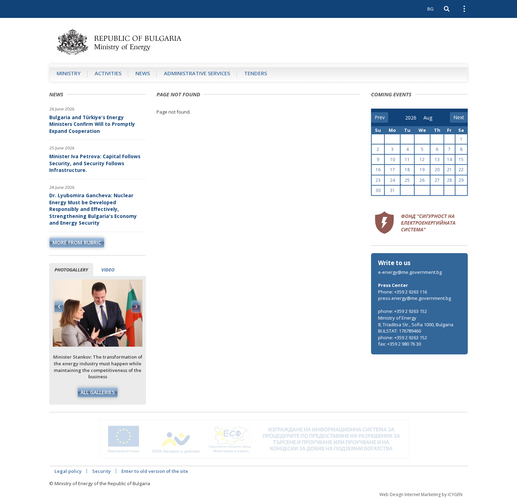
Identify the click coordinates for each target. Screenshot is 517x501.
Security (101, 471)
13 (437, 159)
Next (136, 307)
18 (407, 170)
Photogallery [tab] (71, 269)
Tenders (255, 73)
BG (430, 9)
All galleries (98, 392)
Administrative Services (197, 73)
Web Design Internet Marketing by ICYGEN (420, 494)
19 (422, 170)
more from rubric (76, 242)
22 (461, 170)
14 (449, 159)
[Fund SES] (415, 221)
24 (392, 180)
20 (437, 170)
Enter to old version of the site (154, 471)
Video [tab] (107, 269)
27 (437, 180)
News (142, 73)
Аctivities (108, 73)
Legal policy (68, 471)
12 (422, 159)
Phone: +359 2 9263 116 (402, 292)
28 (449, 180)
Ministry (69, 73)
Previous (59, 307)
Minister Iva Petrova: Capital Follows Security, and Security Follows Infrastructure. (94, 163)
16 (378, 170)
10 (392, 159)
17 (392, 170)
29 (461, 180)
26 (422, 180)
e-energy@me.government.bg (410, 272)
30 (378, 190)
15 (461, 159)
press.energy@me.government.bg (414, 298)
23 (378, 180)
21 (449, 170)
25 (407, 180)
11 (407, 159)
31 (392, 190)
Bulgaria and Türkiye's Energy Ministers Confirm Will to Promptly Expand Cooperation (92, 124)
